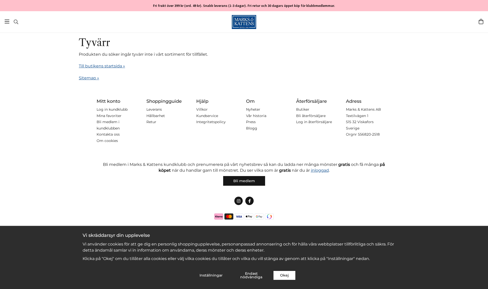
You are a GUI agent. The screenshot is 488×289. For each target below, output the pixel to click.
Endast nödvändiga (251, 275)
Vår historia (256, 115)
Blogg (251, 128)
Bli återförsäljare (311, 115)
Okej (284, 275)
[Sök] (15, 22)
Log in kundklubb (112, 109)
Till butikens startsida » (102, 66)
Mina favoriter (109, 115)
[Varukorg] (481, 21)
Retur (151, 122)
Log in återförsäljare (314, 122)
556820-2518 (369, 134)
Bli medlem (244, 181)
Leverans (154, 109)
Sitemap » (89, 78)
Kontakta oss (108, 134)
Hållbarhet (155, 115)
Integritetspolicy (211, 122)
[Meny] (7, 21)
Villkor (202, 109)
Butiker (302, 109)
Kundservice (207, 115)
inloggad (320, 170)
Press (251, 122)
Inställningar (211, 275)
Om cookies (107, 140)
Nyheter (253, 109)
